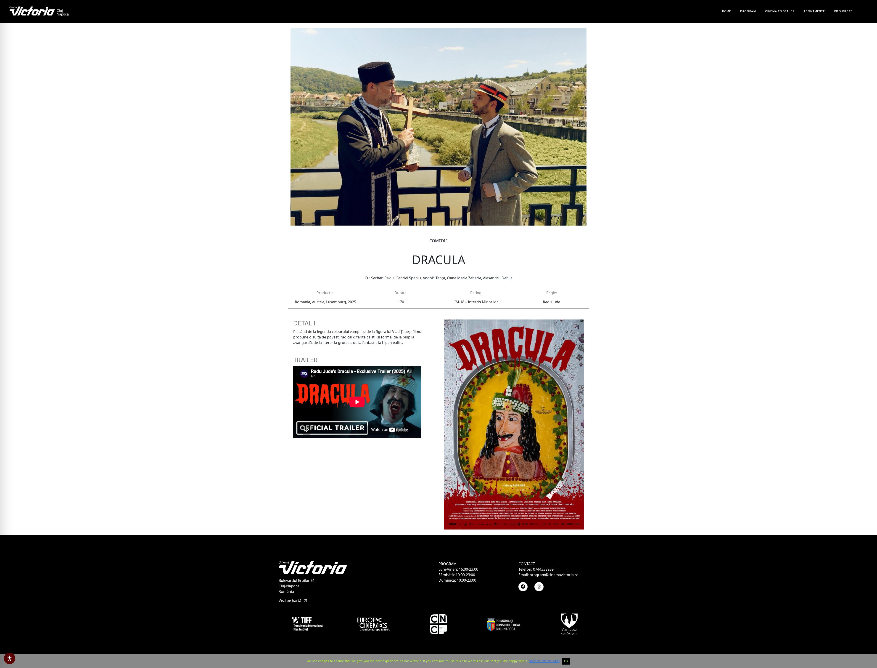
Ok (566, 661)
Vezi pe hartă (290, 600)
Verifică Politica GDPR (544, 661)
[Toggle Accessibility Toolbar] (9, 658)
